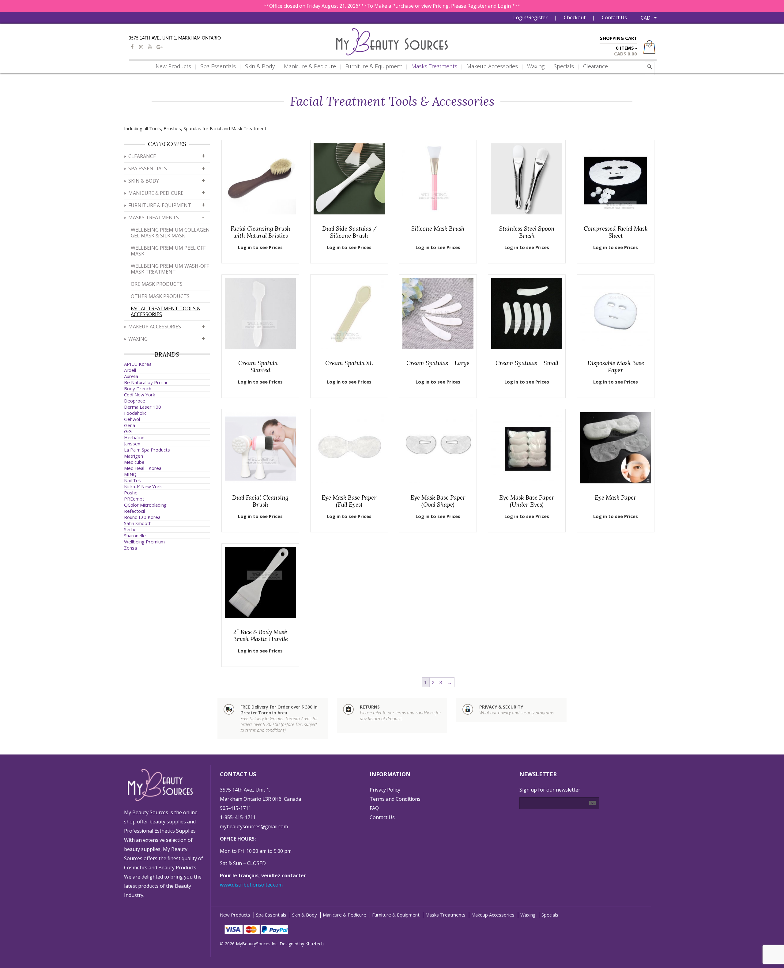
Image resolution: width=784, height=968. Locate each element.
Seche (130, 529)
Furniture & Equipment (159, 205)
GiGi (128, 431)
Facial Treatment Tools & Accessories (165, 311)
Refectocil (134, 511)
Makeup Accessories (154, 326)
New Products (235, 915)
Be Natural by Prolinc (146, 382)
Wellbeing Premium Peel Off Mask (168, 250)
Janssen (132, 444)
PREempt (134, 499)
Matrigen (133, 456)
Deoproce (134, 401)
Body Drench (137, 388)
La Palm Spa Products (147, 450)
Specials (549, 915)
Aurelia (131, 376)
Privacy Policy (385, 789)
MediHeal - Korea (142, 468)
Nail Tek (132, 480)
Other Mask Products (160, 296)
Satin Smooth (138, 523)
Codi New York (139, 394)
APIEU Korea (138, 364)
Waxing (138, 338)
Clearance (142, 156)
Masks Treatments (153, 217)
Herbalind (134, 437)
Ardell (130, 370)
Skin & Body (143, 180)
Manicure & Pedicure (155, 193)
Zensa (130, 548)
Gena (129, 425)
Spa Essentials (147, 168)
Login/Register (530, 17)
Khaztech (314, 944)
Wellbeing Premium (144, 542)
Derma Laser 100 (142, 407)
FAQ (374, 808)
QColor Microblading (145, 505)
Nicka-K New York (143, 486)
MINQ (130, 474)
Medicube (134, 462)
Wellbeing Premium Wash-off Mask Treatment (170, 269)
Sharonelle (135, 535)
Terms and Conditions (395, 799)
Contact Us (614, 17)
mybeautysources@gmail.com (254, 826)
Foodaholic (135, 413)
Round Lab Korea (142, 517)
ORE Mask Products (157, 284)
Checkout (575, 17)
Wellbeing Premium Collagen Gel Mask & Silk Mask (170, 232)
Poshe (131, 493)
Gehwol (132, 419)
